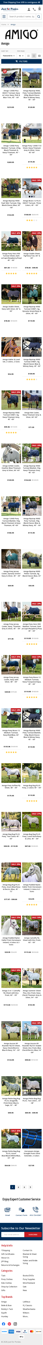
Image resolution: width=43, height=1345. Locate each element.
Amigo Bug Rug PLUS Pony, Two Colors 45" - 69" (11, 836)
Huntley (4, 1316)
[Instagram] (15, 1324)
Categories (6, 1270)
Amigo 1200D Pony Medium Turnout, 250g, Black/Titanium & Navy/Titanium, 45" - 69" (11, 150)
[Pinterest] (9, 1324)
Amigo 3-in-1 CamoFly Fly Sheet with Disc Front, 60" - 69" (11, 992)
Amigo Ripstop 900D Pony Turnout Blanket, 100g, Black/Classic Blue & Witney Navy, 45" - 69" (32, 735)
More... (26, 1316)
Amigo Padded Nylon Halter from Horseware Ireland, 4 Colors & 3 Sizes (11, 941)
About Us (5, 1257)
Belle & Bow (6, 1305)
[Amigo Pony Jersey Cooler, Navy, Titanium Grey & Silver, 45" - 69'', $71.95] (11, 611)
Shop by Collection (9, 1286)
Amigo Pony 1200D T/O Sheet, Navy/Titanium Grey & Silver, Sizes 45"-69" (31, 149)
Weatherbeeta (29, 1309)
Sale (24, 1286)
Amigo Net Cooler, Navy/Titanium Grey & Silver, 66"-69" (32, 414)
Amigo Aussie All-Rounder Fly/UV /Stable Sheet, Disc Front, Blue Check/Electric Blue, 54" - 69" (32, 1048)
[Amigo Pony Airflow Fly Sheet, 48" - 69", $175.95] (11, 773)
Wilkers (26, 1313)
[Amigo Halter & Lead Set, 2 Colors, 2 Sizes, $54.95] (11, 347)
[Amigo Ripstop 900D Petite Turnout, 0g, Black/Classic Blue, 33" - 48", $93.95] (32, 559)
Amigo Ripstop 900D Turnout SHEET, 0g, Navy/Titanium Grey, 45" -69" (11, 416)
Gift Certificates (7, 1254)
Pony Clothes (7, 1279)
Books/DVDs (28, 1275)
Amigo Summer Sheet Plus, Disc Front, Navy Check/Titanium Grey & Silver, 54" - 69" (31, 994)
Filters (23, 61)
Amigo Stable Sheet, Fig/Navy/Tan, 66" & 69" (32, 255)
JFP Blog (4, 1261)
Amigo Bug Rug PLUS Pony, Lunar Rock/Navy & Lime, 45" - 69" (31, 836)
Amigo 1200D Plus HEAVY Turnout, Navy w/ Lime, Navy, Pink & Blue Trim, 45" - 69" (11, 94)
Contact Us (27, 1250)
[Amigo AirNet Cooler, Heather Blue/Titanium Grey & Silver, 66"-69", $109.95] (11, 453)
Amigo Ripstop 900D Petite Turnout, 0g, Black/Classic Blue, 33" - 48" (32, 574)
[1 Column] (28, 55)
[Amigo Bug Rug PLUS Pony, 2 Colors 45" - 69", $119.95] (32, 773)
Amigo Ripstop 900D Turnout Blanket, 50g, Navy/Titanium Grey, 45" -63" (32, 469)
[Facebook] (3, 1324)
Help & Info (7, 1245)
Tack (3, 1275)
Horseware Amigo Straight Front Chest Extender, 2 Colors (32, 1153)
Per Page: (21, 51)
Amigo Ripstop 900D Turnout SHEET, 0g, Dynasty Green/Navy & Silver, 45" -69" (31, 309)
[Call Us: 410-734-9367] (34, 9)
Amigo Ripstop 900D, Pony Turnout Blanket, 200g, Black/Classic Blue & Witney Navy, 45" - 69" (32, 95)
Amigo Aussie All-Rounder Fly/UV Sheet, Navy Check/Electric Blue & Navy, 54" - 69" (11, 1046)
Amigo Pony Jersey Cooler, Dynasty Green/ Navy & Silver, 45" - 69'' (11, 573)
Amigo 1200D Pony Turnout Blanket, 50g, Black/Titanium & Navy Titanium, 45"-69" (11, 521)
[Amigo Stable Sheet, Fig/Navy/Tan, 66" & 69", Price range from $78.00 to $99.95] (32, 241)
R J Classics (27, 1305)
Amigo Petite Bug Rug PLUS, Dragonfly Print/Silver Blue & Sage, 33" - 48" (11, 1101)
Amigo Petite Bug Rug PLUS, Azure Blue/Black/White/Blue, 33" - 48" (11, 1154)
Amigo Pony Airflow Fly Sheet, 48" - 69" (11, 786)
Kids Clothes (6, 1283)
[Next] (30, 1187)
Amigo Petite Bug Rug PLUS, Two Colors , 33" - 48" (32, 1100)
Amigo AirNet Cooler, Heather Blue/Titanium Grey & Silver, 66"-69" (11, 468)
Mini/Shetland (29, 1283)
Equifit (4, 1313)
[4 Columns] (34, 55)
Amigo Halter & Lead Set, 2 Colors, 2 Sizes (11, 360)
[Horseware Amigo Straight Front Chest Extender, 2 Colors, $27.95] (32, 1138)
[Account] (29, 9)
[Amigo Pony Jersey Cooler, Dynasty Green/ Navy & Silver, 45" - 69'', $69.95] (11, 559)
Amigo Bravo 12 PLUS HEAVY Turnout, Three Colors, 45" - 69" (32, 202)
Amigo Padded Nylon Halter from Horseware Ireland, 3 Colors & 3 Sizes (31, 888)
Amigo (4, 1301)
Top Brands (6, 1296)
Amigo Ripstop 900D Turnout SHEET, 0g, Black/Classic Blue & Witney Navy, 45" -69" (32, 362)
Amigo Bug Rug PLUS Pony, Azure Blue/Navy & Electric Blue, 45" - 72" (11, 888)
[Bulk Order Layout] (39, 55)
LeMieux (26, 1301)
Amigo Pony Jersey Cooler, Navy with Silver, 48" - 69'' (11, 679)
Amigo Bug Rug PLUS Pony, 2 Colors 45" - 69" (31, 786)
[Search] (39, 16)
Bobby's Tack (7, 1309)
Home (3, 24)
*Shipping (5, 1250)
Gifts (3, 1290)
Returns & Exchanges (10, 1265)
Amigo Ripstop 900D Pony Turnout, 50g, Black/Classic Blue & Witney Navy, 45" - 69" (32, 521)
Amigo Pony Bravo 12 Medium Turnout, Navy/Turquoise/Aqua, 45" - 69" (32, 680)
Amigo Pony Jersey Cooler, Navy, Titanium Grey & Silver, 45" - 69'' (11, 626)
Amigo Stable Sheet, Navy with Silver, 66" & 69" (11, 308)
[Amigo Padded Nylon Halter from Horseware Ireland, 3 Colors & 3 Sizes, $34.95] (32, 872)
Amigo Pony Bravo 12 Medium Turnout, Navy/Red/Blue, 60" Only (11, 733)
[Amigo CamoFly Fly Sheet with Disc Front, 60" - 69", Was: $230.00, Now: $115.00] (32, 925)
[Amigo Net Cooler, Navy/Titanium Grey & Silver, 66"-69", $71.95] (32, 400)
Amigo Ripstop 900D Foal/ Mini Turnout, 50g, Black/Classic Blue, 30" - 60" (11, 204)
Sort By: (4, 51)
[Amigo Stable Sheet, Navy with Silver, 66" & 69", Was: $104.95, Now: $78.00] (11, 294)
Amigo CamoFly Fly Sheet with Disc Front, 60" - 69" (32, 940)
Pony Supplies (29, 1279)
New (25, 1290)
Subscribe (33, 1234)
